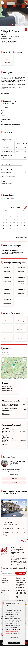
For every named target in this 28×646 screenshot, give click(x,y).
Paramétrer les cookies (14, 638)
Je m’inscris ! (21, 573)
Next (23, 509)
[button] (14, 366)
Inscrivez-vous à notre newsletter (14, 568)
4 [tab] (16, 25)
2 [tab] (13, 25)
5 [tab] (17, 24)
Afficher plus (5, 93)
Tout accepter (14, 643)
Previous (22, 540)
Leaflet (11, 378)
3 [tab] (14, 25)
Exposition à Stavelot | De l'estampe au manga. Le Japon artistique (6, 439)
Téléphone (14, 478)
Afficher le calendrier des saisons (11, 165)
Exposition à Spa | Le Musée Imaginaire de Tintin (6, 431)
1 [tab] (12, 25)
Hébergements (2, 2)
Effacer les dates (21, 237)
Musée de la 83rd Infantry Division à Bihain (9, 409)
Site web (14, 482)
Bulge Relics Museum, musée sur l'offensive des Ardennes (10, 404)
